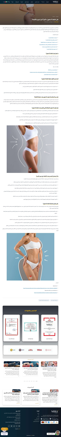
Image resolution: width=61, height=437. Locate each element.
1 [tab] (36, 381)
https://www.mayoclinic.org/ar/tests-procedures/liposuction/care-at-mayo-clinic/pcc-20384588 (40, 288)
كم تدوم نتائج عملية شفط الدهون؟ (44, 300)
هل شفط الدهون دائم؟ (54, 300)
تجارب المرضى (37, 1)
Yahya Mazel (56, 21)
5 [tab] (29, 381)
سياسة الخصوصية (37, 419)
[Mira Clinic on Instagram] (17, 426)
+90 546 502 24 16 (17, 418)
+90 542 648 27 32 (17, 415)
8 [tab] (24, 381)
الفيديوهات (17, 1)
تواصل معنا (37, 418)
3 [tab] (33, 381)
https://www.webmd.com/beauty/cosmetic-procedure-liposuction (45, 292)
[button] (57, 432)
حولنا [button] (12, 1)
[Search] (9, 1)
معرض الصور (27, 1)
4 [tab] (31, 381)
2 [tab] (35, 381)
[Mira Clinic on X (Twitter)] (14, 426)
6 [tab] (27, 381)
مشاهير (32, 1)
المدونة (22, 1)
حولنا (38, 414)
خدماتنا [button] (43, 1)
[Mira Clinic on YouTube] (11, 426)
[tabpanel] (49, 370)
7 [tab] (26, 381)
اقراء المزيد (55, 404)
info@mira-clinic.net (17, 420)
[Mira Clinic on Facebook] (19, 426)
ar (4, 1)
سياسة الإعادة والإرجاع (36, 421)
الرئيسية (47, 1)
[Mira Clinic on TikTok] (9, 426)
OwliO (19, 428)
